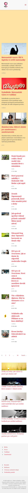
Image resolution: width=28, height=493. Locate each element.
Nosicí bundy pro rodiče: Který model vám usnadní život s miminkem (18, 161)
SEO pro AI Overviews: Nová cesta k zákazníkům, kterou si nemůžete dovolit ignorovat (18, 278)
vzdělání (4, 73)
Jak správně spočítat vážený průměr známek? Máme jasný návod (18, 218)
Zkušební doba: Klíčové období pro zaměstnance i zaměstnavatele (14, 129)
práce (3, 145)
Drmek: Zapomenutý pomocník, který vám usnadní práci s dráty (18, 199)
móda (12, 169)
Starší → (23, 355)
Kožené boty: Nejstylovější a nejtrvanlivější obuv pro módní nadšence (13, 403)
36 (17, 355)
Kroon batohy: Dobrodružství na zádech (18, 334)
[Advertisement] (14, 28)
